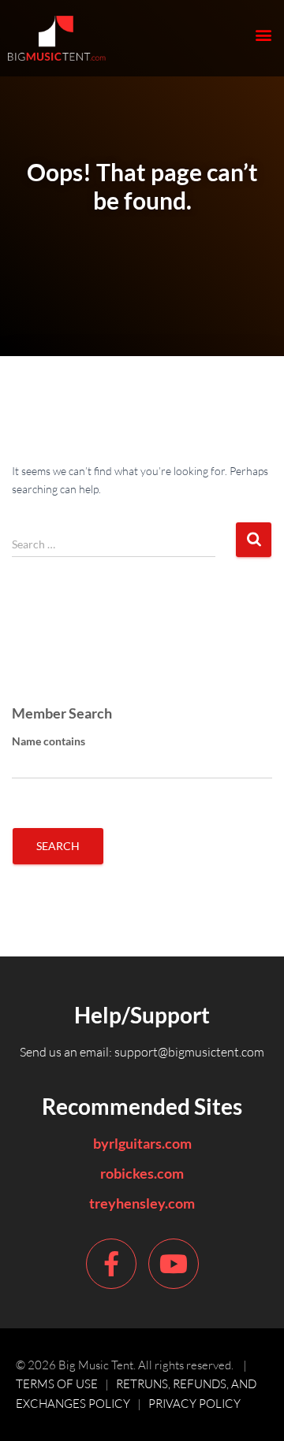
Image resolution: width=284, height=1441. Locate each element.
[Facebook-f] (111, 1264)
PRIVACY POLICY (194, 1403)
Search (58, 845)
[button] (263, 34)
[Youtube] (173, 1264)
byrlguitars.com (142, 1143)
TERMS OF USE (57, 1383)
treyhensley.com (142, 1203)
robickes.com (142, 1173)
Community (49, 665)
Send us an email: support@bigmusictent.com (142, 1052)
